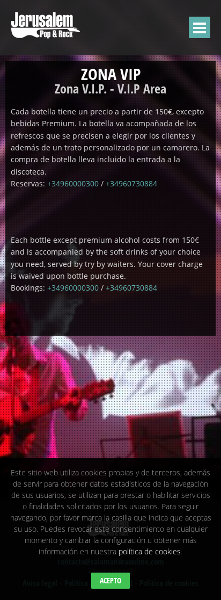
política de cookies (150, 551)
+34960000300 (73, 183)
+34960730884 (131, 183)
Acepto (110, 580)
